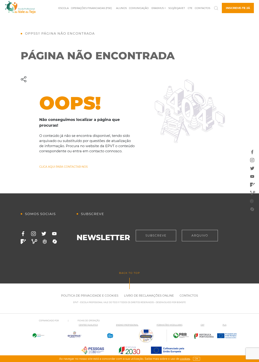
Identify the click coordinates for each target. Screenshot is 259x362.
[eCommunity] (34, 241)
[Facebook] (23, 233)
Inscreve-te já (238, 8)
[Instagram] (33, 233)
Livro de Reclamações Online (149, 295)
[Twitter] (44, 233)
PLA (224, 325)
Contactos (189, 295)
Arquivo (200, 235)
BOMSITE (181, 302)
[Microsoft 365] (54, 241)
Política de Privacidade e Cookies (89, 295)
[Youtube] (54, 233)
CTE (190, 8)
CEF (202, 325)
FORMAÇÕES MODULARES (169, 325)
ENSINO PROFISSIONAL (127, 325)
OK (196, 358)
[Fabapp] (23, 241)
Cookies (185, 358)
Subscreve (155, 235)
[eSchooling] (45, 241)
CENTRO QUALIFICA (88, 325)
